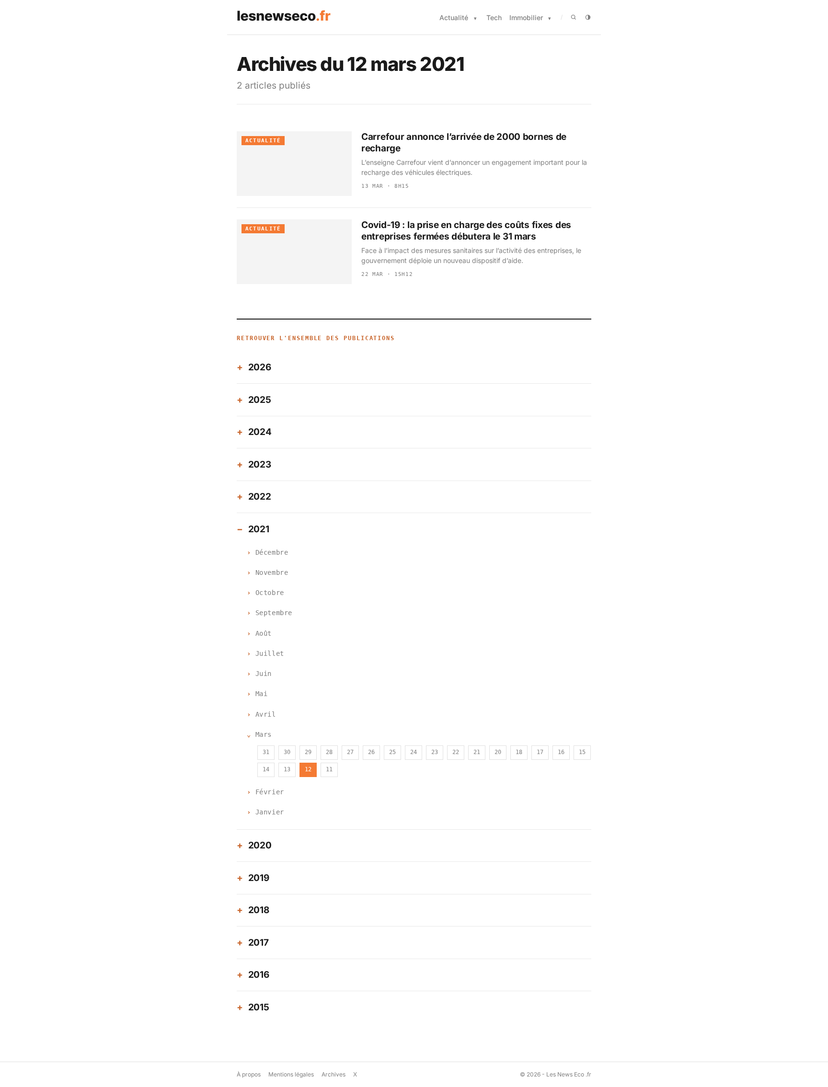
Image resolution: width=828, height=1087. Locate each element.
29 (308, 752)
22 (455, 752)
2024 (260, 431)
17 (540, 752)
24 (413, 752)
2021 (258, 529)
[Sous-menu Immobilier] (549, 18)
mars (263, 734)
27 (350, 752)
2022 (259, 496)
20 (497, 752)
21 (476, 752)
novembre (271, 572)
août (263, 633)
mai (261, 694)
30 (287, 752)
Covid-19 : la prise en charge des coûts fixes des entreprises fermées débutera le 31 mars (466, 230)
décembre (271, 552)
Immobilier (526, 17)
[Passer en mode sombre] (588, 17)
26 (371, 752)
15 (582, 752)
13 (287, 769)
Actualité (453, 17)
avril (265, 714)
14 (266, 769)
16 (561, 752)
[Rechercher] (573, 17)
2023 (259, 464)
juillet (269, 653)
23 (434, 752)
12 (308, 769)
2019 (258, 877)
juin (263, 673)
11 (329, 769)
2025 (259, 399)
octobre (269, 592)
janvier (269, 812)
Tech (494, 17)
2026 (259, 367)
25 (392, 752)
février (269, 792)
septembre (273, 613)
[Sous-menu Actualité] (475, 18)
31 (266, 752)
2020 (260, 845)
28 (329, 752)
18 (519, 752)
